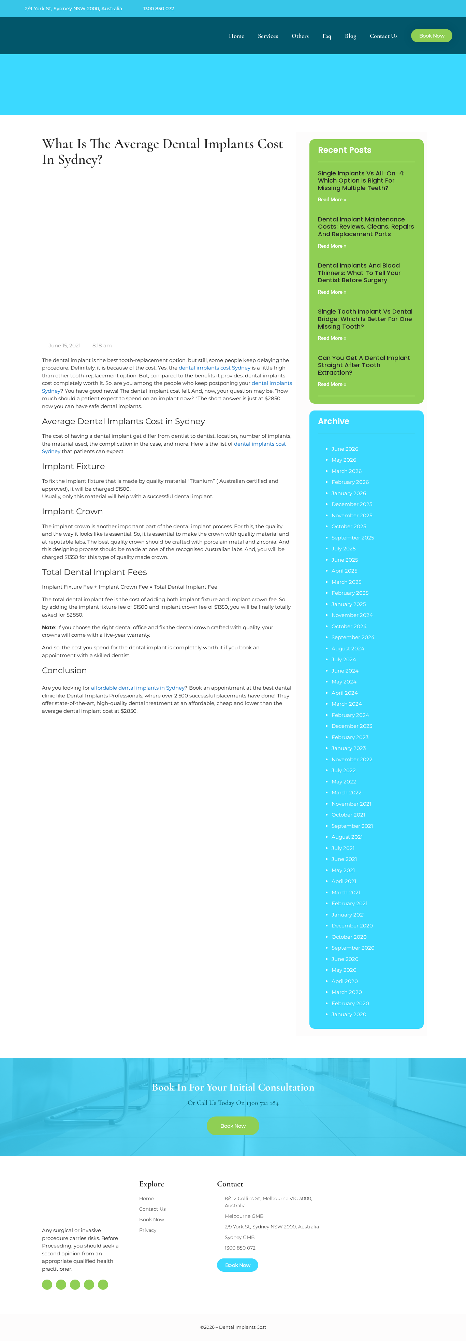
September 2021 (352, 826)
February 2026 (350, 482)
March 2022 (347, 792)
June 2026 (345, 449)
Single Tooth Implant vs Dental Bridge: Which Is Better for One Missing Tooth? (365, 318)
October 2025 (349, 526)
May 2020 (344, 970)
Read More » (332, 200)
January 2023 (349, 748)
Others (300, 36)
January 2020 (349, 1014)
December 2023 (352, 726)
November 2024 (352, 615)
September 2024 (353, 637)
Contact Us (383, 36)
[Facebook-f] (405, 8)
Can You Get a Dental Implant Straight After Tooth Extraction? (364, 365)
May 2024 (344, 681)
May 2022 (344, 781)
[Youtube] (447, 8)
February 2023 (350, 737)
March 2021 (346, 892)
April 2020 (345, 981)
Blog (350, 36)
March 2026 (347, 471)
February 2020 (350, 1003)
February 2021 (349, 903)
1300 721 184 (262, 1103)
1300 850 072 (158, 8)
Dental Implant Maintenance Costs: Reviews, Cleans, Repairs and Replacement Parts (366, 226)
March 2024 (347, 704)
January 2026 (349, 493)
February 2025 (350, 593)
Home (236, 36)
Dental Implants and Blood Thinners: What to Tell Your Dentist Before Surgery (359, 272)
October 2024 (349, 626)
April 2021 (344, 881)
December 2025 (352, 504)
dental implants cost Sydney (214, 367)
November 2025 (352, 515)
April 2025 (344, 570)
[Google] (391, 8)
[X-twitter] (433, 8)
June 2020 (345, 959)
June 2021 (344, 859)
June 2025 (345, 560)
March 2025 (346, 582)
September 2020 (353, 948)
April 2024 (345, 693)
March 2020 (347, 992)
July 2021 (343, 848)
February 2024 (350, 715)
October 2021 (348, 814)
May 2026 (344, 460)
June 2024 (345, 670)
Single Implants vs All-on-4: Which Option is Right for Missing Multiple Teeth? (361, 180)
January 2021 (348, 914)
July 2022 (344, 770)
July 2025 (343, 548)
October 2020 (349, 937)
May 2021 (343, 870)
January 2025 (349, 604)
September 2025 (353, 537)
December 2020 (352, 925)
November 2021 (351, 804)
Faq (326, 36)
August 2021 (347, 837)
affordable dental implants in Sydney (138, 687)
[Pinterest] (419, 8)
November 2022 (352, 759)
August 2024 (348, 648)
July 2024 (344, 659)
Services (268, 36)
